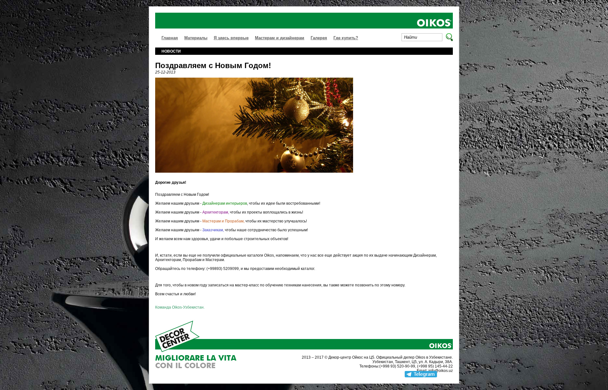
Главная (170, 37)
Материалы (195, 37)
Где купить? (345, 37)
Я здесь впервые (231, 37)
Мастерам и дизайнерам (279, 37)
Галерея (319, 37)
